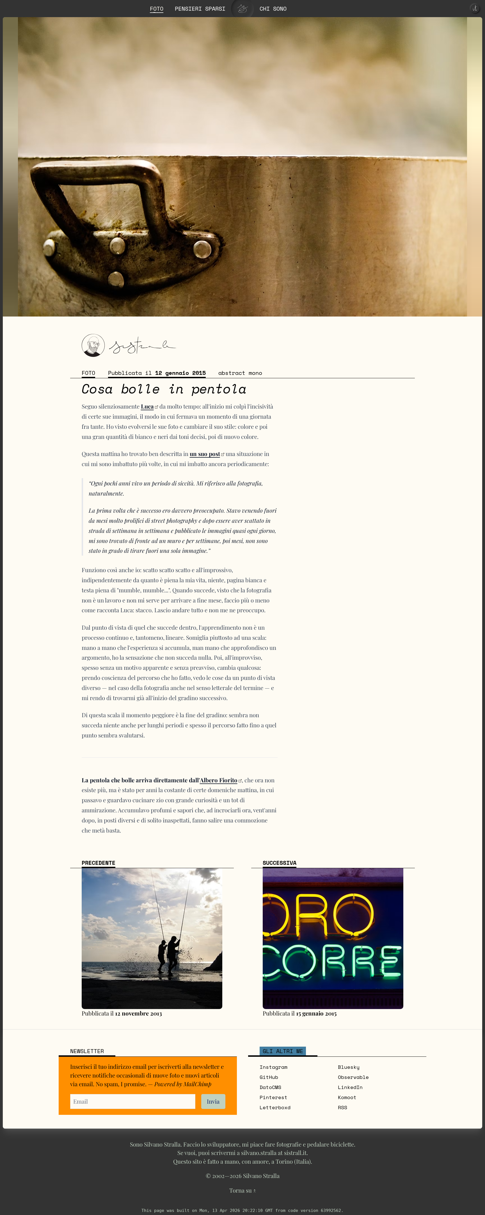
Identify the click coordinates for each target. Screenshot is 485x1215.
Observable (353, 1077)
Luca (147, 406)
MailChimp (197, 1084)
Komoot (347, 1097)
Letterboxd (275, 1107)
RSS (342, 1107)
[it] (475, 8)
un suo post (205, 453)
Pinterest (273, 1097)
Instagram (273, 1066)
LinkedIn (350, 1087)
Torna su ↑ (242, 1190)
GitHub (269, 1077)
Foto (88, 372)
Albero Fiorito (218, 780)
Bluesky (349, 1066)
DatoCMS (270, 1087)
